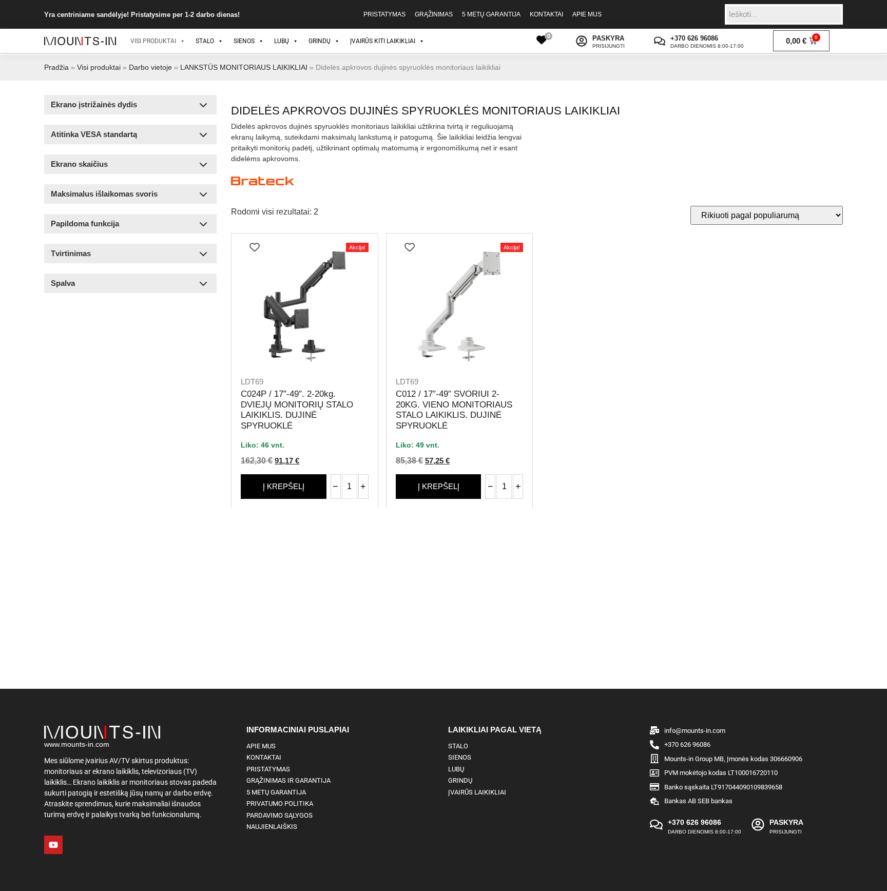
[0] (541, 40)
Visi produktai (99, 67)
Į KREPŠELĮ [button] (283, 486)
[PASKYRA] (581, 41)
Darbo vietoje (150, 67)
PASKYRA (608, 38)
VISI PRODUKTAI (153, 41)
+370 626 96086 (694, 38)
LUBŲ (281, 41)
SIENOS (244, 41)
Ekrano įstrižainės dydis (94, 104)
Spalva (63, 283)
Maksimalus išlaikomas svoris (104, 193)
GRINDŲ (319, 41)
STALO (205, 41)
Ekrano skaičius (79, 164)
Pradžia (56, 67)
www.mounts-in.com (76, 744)
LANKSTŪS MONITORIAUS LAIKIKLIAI (243, 67)
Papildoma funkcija (85, 223)
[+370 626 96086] (659, 41)
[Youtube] (53, 845)
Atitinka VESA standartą (94, 134)
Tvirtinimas (71, 253)
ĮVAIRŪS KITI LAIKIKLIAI (382, 41)
